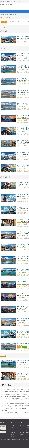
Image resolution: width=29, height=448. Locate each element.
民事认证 (26, 439)
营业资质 (13, 430)
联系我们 (13, 427)
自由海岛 (22, 427)
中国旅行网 (2, 14)
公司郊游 (22, 432)
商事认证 (22, 439)
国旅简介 (13, 425)
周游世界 (22, 425)
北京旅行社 (6, 440)
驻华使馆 (14, 439)
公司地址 (13, 434)
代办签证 (10, 439)
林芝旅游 (14, 14)
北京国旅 (6, 439)
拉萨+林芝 (19, 21)
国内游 (6, 14)
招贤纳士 (13, 432)
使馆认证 (18, 439)
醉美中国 (22, 430)
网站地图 (13, 436)
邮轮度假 (22, 434)
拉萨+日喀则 (11, 21)
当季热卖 (4, 21)
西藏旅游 (10, 14)
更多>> (10, 440)
